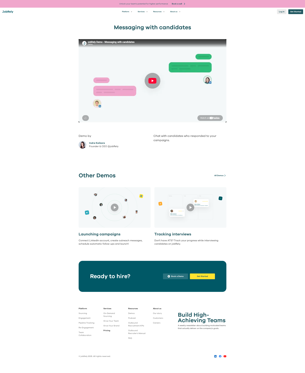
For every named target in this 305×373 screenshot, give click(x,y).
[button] (127, 11)
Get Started (295, 11)
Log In (282, 11)
